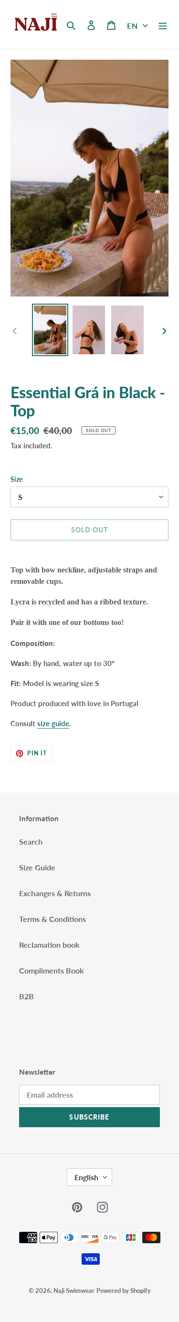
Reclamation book (49, 944)
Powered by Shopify (123, 1290)
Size (16, 479)
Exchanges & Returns (55, 893)
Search (30, 841)
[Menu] (163, 24)
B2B (26, 996)
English (86, 1177)
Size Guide (37, 867)
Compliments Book (51, 970)
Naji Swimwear (74, 1290)
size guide (53, 723)
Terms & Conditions (52, 918)
